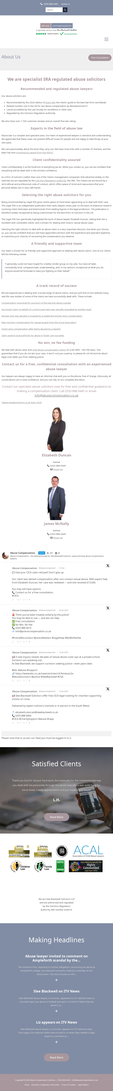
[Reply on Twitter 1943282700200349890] (13, 723)
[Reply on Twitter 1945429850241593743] (13, 681)
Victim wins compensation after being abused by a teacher (31, 328)
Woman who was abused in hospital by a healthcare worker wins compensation (41, 315)
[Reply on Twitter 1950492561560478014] (13, 642)
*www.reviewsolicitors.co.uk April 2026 (21, 402)
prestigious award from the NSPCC (35, 152)
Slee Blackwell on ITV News (56, 991)
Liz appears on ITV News (56, 1022)
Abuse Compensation (24, 568)
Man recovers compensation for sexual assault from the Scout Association (38, 322)
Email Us (66, 4)
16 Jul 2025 (64, 652)
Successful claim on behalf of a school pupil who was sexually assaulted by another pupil (46, 309)
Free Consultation (100, 57)
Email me (58, 469)
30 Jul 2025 (64, 610)
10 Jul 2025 (64, 691)
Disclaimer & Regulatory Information (45, 1085)
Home (27, 1085)
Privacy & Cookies (69, 1085)
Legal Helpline (83, 1085)
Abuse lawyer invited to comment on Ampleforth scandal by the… (56, 958)
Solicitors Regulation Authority (50, 180)
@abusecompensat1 (47, 568)
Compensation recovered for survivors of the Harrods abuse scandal (36, 302)
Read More (56, 817)
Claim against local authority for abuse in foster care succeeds (32, 335)
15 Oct (62, 568)
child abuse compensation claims (49, 349)
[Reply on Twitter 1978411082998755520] (13, 600)
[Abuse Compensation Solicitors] (56, 27)
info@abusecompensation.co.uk (56, 395)
